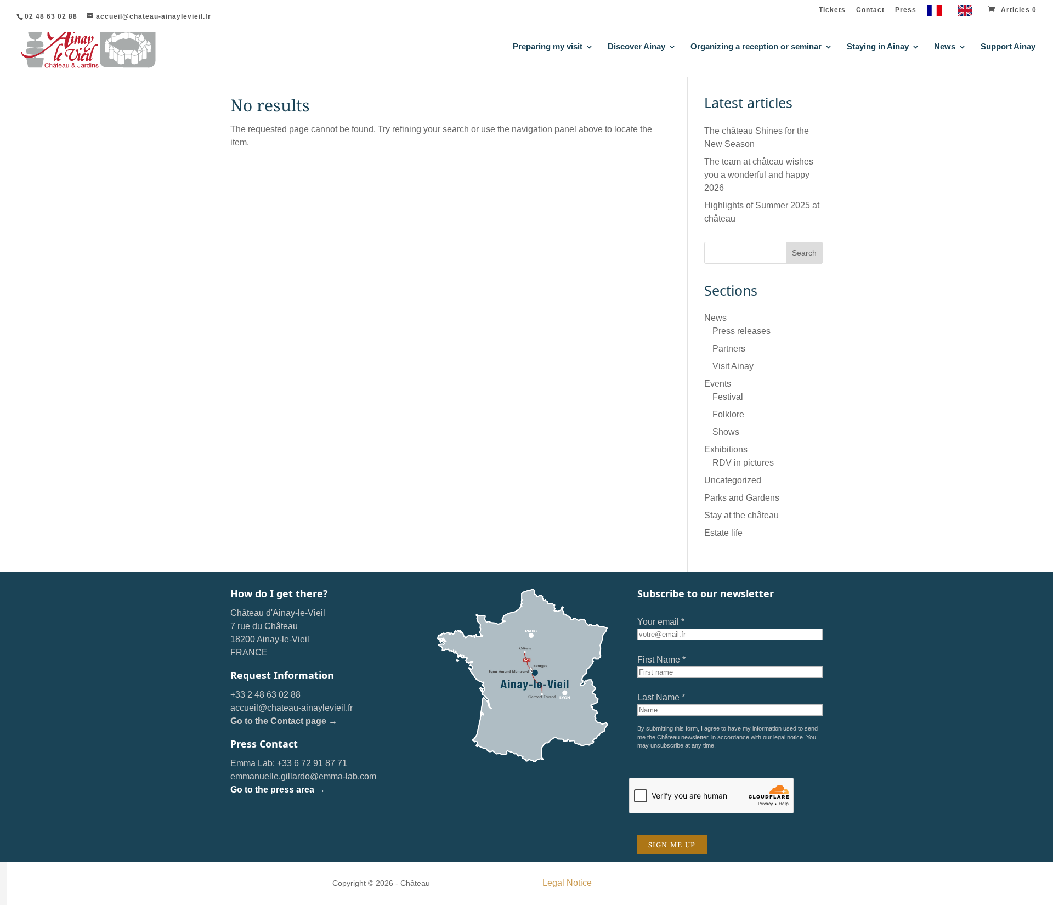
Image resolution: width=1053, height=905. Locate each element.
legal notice (788, 737)
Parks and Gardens (741, 497)
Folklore (728, 414)
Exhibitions (726, 449)
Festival (727, 396)
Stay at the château (741, 515)
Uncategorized (732, 480)
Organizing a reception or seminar (756, 47)
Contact (870, 10)
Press (905, 10)
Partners (728, 348)
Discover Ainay (636, 47)
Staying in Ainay (878, 47)
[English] (968, 13)
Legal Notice (567, 882)
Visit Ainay (733, 366)
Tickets (832, 10)
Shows (725, 432)
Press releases (741, 331)
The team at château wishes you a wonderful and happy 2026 (758, 175)
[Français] (937, 13)
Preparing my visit (547, 47)
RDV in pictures (743, 462)
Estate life (723, 533)
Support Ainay (1008, 47)
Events (717, 383)
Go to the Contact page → (283, 721)
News (944, 47)
